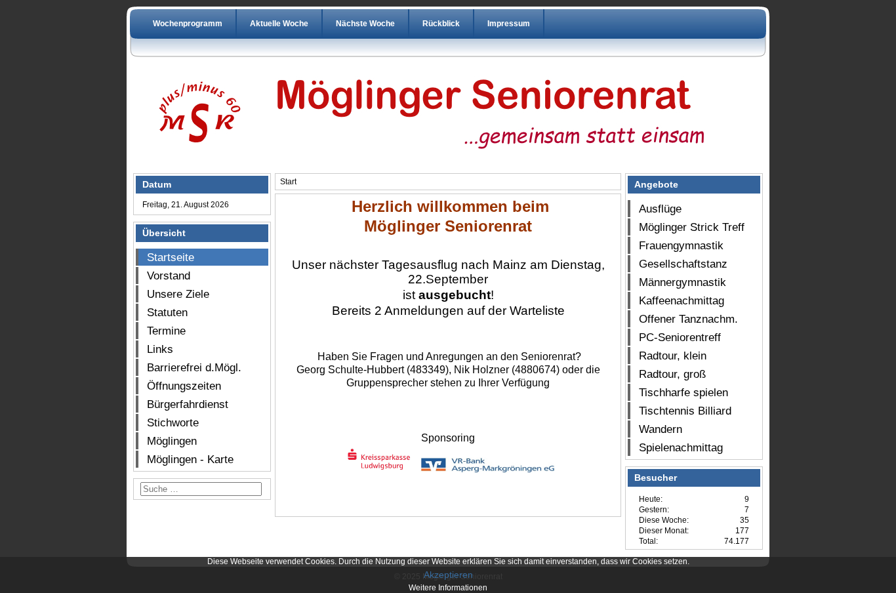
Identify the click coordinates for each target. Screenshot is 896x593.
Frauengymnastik (681, 245)
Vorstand (168, 275)
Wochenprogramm (187, 23)
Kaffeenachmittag (681, 300)
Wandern (660, 429)
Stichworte (173, 422)
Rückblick (441, 23)
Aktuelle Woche (279, 23)
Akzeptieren (448, 574)
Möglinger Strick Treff (691, 227)
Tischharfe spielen (683, 392)
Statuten (167, 312)
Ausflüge (660, 208)
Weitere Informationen (448, 587)
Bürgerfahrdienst (187, 404)
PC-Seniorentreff (680, 337)
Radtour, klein (672, 355)
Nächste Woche (365, 23)
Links (160, 349)
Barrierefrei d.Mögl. (194, 367)
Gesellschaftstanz (683, 263)
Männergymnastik (682, 282)
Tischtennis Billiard (685, 410)
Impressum (508, 23)
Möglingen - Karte (190, 459)
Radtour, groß (672, 373)
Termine (166, 330)
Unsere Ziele (178, 293)
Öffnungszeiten (184, 385)
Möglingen (172, 440)
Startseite (170, 257)
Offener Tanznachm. (688, 318)
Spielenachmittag (681, 447)
